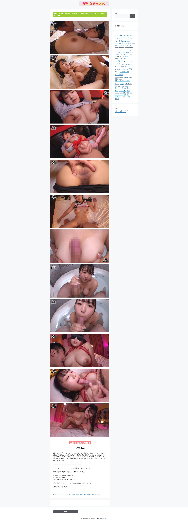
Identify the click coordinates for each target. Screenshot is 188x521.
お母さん (122, 45)
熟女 (116, 91)
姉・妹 (120, 79)
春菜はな (127, 86)
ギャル (131, 52)
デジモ (117, 56)
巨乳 (93, 494)
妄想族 (116, 79)
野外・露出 (123, 96)
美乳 (121, 93)
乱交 (119, 71)
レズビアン (131, 66)
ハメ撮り (131, 61)
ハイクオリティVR (120, 58)
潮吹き (129, 88)
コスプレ (125, 54)
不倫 (127, 69)
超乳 (125, 95)
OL (124, 43)
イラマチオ (117, 50)
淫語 (125, 88)
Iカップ (126, 38)
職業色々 (121, 95)
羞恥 (128, 93)
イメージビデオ (130, 49)
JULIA (130, 38)
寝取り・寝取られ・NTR (122, 81)
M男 (122, 43)
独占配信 (97, 494)
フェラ (73, 494)
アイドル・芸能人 (129, 47)
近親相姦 (117, 97)
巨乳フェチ (128, 84)
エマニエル (125, 50)
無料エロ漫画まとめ (120, 112)
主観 (116, 72)
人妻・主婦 (124, 72)
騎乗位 (117, 99)
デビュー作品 (121, 56)
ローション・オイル (120, 69)
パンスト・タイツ (129, 64)
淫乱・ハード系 (119, 88)
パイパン (124, 64)
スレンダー (130, 54)
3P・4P (117, 35)
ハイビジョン (68, 494)
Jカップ (118, 41)
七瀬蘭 (83, 448)
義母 (131, 93)
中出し (81, 494)
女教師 (130, 77)
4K (121, 35)
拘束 (123, 86)
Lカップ (128, 41)
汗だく (130, 86)
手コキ (119, 86)
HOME (65, 511)
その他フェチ (128, 45)
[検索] (132, 16)
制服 (85, 494)
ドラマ (126, 56)
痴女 (128, 91)
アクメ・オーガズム (119, 49)
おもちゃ (133, 43)
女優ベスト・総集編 (119, 77)
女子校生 (126, 77)
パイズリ (61, 494)
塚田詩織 (125, 74)
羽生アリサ (117, 95)
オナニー (129, 50)
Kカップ (123, 41)
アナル (125, 49)
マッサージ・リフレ (123, 66)
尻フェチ (117, 84)
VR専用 (128, 43)
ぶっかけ (116, 47)
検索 (116, 13)
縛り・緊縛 (117, 93)
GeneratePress (103, 518)
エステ (120, 50)
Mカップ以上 (118, 43)
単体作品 (89, 494)
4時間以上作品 (126, 35)
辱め (128, 95)
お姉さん (117, 45)
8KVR (131, 35)
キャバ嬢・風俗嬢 (124, 52)
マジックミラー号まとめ (121, 110)
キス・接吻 (117, 52)
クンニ (121, 54)
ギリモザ (117, 54)
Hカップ (56, 494)
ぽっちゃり (121, 47)
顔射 (129, 96)
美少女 (124, 93)
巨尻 (116, 86)
